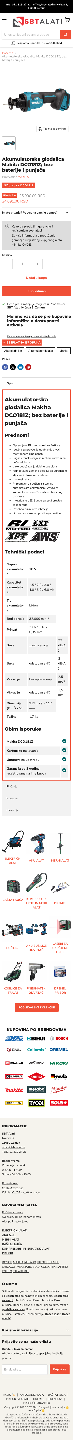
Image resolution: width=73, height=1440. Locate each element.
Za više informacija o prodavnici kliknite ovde (31, 336)
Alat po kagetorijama (15, 1221)
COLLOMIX (48, 1267)
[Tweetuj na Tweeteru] (13, 367)
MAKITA (23, 177)
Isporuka (11, 798)
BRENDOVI (55, 1399)
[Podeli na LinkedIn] (20, 367)
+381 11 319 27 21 (14, 1152)
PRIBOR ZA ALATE (17, 1399)
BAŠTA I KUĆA (56, 1395)
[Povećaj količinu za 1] (37, 264)
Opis (10, 383)
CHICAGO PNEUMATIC (17, 1267)
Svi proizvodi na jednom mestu (21, 1217)
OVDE (26, 245)
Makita (63, 350)
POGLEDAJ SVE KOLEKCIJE (36, 1007)
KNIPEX (7, 1271)
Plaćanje (11, 786)
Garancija (12, 810)
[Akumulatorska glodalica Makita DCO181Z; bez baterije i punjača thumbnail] (8, 143)
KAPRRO (62, 1267)
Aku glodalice (13, 350)
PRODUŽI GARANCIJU (36, 1403)
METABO (30, 1262)
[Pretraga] (65, 34)
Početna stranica (12, 1212)
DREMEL (53, 1262)
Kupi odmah (37, 291)
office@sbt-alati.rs (13, 1147)
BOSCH (7, 1262)
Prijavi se (59, 1369)
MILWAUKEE (21, 1271)
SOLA (36, 1267)
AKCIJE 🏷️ (9, 1395)
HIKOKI (42, 1262)
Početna (7, 53)
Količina (7, 255)
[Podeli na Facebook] (5, 367)
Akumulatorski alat (40, 350)
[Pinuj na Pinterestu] (28, 367)
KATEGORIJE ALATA (32, 1395)
